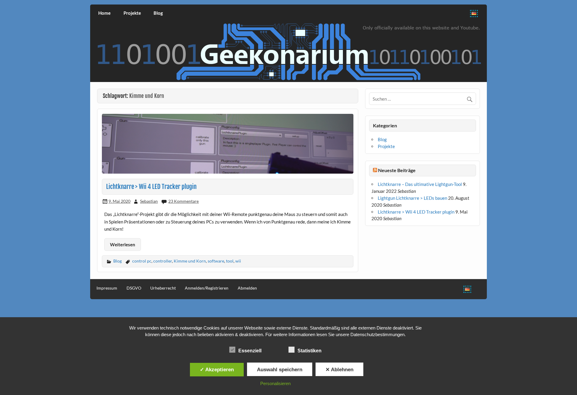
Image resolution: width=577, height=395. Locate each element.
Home (104, 13)
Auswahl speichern (279, 369)
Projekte (132, 13)
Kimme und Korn (190, 260)
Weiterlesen (122, 244)
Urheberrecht (163, 288)
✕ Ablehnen (339, 369)
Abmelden (247, 288)
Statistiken (310, 350)
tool (230, 260)
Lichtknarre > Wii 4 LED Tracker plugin (151, 186)
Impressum (106, 288)
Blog (158, 13)
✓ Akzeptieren (217, 369)
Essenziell (249, 350)
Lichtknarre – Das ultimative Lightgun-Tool (420, 184)
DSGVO (134, 288)
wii (238, 260)
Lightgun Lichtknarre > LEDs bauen (412, 198)
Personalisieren (275, 383)
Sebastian (149, 201)
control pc (141, 260)
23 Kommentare (183, 201)
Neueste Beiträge (397, 170)
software (216, 260)
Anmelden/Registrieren (206, 288)
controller (162, 260)
